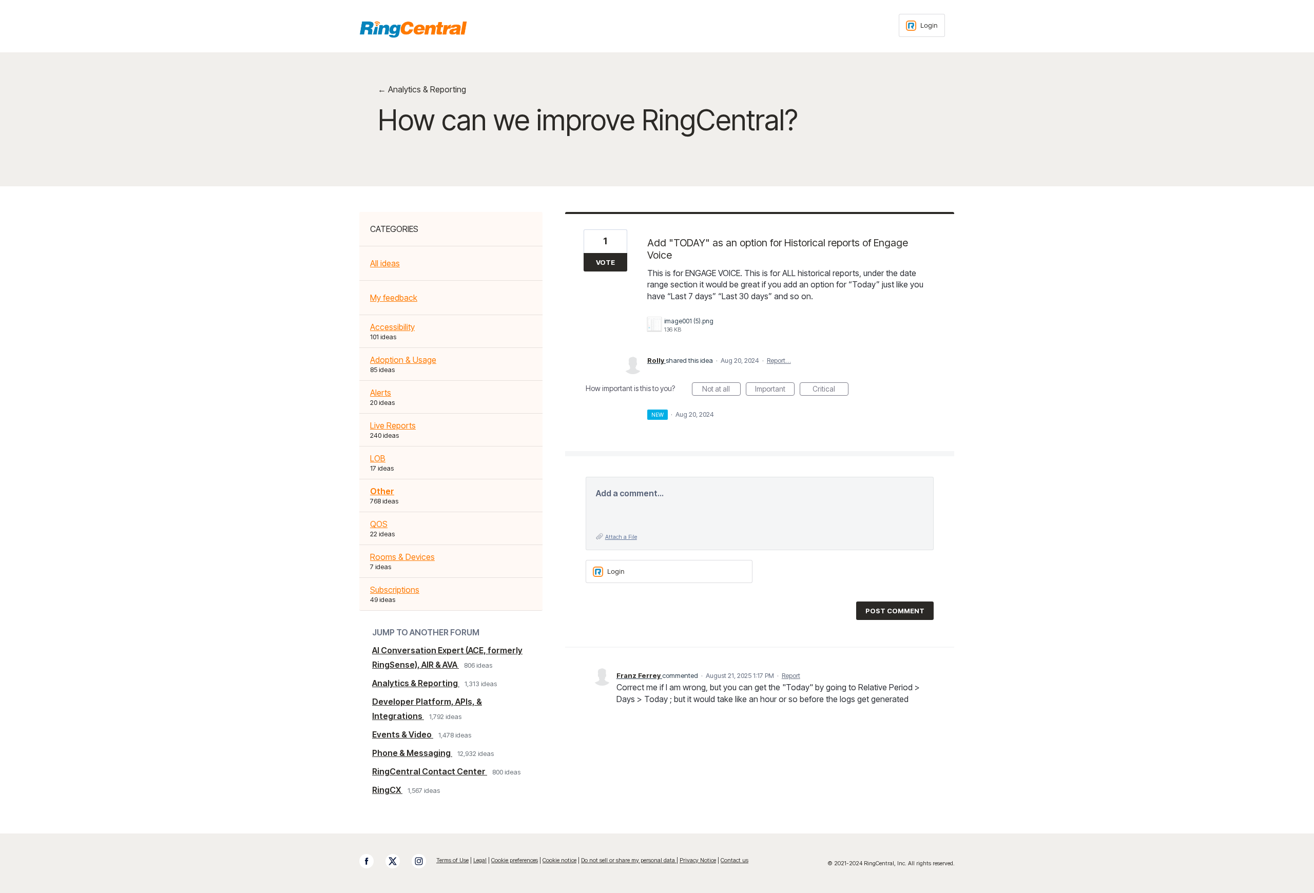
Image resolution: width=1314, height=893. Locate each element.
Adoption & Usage (403, 360)
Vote (605, 262)
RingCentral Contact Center (429, 771)
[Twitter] (397, 861)
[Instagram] (424, 861)
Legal (480, 860)
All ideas (385, 263)
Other (382, 491)
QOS (379, 524)
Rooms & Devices (402, 557)
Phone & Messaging (412, 753)
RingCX (387, 790)
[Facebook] (371, 861)
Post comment (894, 611)
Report (791, 675)
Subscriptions (394, 590)
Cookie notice (559, 860)
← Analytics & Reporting (422, 89)
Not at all (721, 390)
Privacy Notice (698, 860)
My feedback (393, 298)
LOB (377, 458)
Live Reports (393, 425)
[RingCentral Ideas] (413, 29)
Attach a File (621, 536)
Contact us (734, 860)
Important (775, 390)
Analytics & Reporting (415, 683)
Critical (830, 390)
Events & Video (402, 734)
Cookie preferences (514, 860)
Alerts (380, 392)
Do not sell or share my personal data (629, 860)
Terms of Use (452, 860)
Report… (779, 360)
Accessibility (392, 327)
